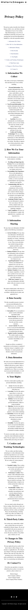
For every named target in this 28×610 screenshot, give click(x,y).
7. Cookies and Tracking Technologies (14, 60)
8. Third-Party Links (14, 63)
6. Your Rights (14, 57)
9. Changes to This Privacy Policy (14, 66)
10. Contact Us (14, 69)
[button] (25, 2)
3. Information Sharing (14, 47)
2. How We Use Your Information (14, 44)
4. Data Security (14, 50)
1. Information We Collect (14, 41)
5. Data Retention (14, 53)
